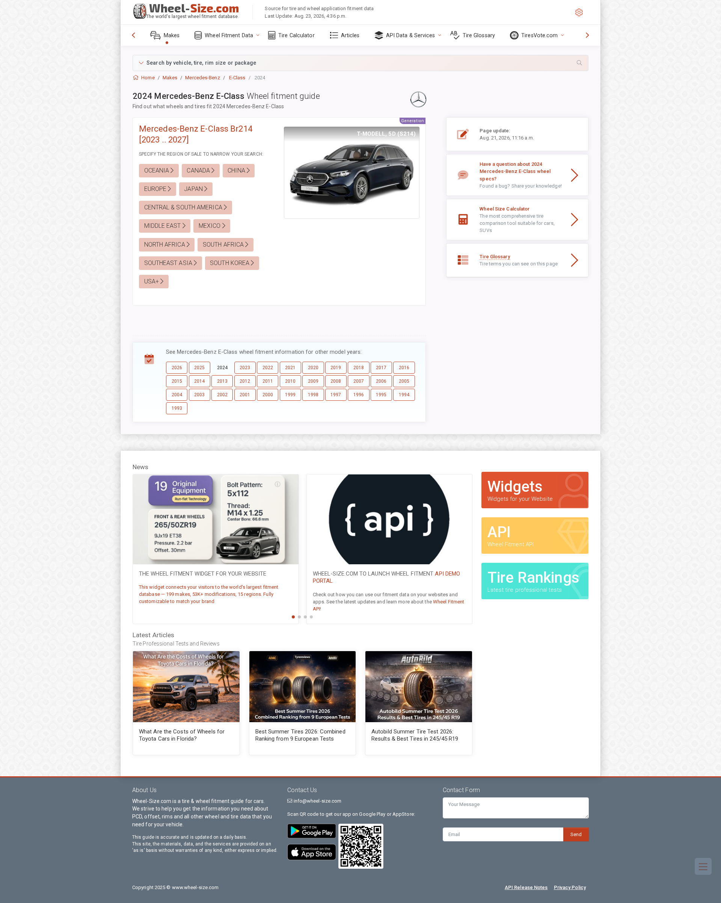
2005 (404, 381)
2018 (358, 367)
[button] (360, 63)
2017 (381, 367)
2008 (335, 381)
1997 (335, 394)
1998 (313, 394)
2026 (177, 367)
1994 (404, 394)
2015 (177, 381)
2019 (335, 367)
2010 (290, 381)
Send (576, 834)
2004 (177, 394)
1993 (177, 408)
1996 (358, 394)
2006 (381, 381)
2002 (222, 394)
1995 (381, 394)
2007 (358, 381)
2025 (199, 367)
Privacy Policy (570, 887)
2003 (199, 394)
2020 (313, 367)
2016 (404, 367)
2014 (199, 381)
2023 (245, 367)
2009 (313, 381)
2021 (290, 367)
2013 (222, 381)
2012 (245, 381)
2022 (267, 367)
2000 (267, 394)
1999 (290, 394)
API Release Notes (526, 887)
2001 (245, 394)
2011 (267, 381)
